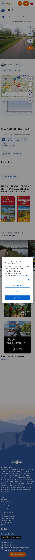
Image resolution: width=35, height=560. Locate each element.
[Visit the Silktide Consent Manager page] (29, 280)
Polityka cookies (22, 275)
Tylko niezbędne (17, 285)
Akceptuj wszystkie (17, 298)
